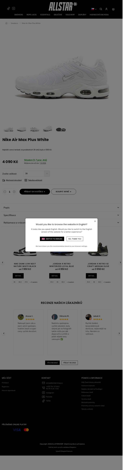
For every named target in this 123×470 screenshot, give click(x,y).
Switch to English (53, 239)
